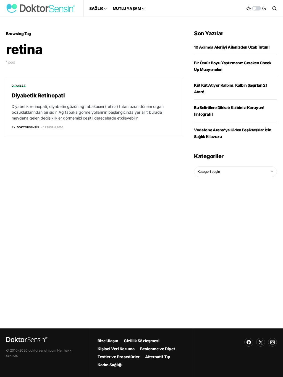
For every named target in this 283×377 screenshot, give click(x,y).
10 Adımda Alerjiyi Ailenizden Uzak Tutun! (232, 47)
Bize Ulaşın (108, 340)
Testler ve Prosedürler (119, 356)
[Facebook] (248, 342)
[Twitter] (260, 342)
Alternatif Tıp (157, 356)
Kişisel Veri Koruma (116, 348)
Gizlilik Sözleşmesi (141, 340)
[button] (256, 8)
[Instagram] (272, 342)
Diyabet (19, 85)
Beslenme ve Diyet (157, 348)
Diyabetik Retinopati (38, 95)
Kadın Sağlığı (110, 364)
